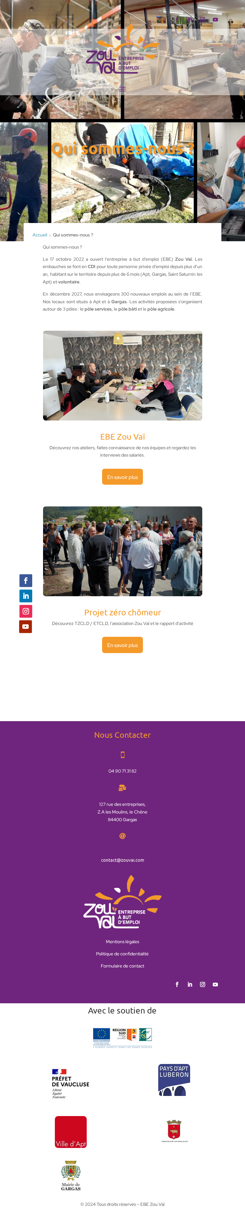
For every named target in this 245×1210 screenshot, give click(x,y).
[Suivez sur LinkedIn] (190, 19)
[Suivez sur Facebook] (177, 19)
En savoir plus (122, 477)
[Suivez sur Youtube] (215, 19)
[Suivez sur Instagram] (202, 19)
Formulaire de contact (122, 966)
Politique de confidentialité (122, 954)
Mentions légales (122, 941)
